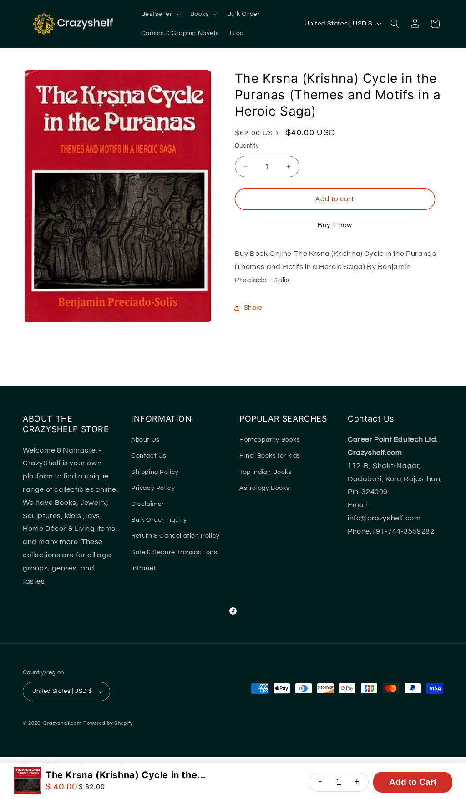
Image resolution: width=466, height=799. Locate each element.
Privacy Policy (153, 488)
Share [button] (253, 308)
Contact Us (149, 456)
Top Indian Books (265, 472)
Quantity (246, 145)
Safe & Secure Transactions (174, 552)
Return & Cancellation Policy (175, 536)
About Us (145, 440)
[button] (160, 14)
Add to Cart (412, 782)
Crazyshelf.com (62, 723)
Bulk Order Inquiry (159, 520)
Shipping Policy (155, 472)
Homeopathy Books (269, 440)
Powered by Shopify (108, 723)
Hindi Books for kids (269, 456)
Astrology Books (264, 488)
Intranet (143, 568)
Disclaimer (147, 504)
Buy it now (335, 225)
